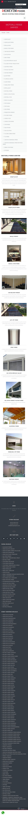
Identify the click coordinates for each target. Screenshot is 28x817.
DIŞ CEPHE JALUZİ (6, 790)
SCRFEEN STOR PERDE (8, 770)
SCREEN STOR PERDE (9, 121)
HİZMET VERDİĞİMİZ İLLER (8, 576)
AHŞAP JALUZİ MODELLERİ (8, 552)
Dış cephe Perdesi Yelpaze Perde (11, 63)
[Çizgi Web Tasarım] (22, 808)
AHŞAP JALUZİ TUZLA (7, 649)
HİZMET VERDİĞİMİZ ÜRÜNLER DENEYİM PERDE (13, 574)
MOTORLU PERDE (8, 91)
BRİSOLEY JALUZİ (6, 788)
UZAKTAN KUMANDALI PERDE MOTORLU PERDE (13, 143)
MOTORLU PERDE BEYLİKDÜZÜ (9, 660)
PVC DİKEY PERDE (8, 115)
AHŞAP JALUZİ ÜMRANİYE (8, 650)
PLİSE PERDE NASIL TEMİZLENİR (10, 577)
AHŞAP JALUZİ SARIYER (8, 645)
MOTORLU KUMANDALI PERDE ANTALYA (12, 739)
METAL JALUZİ (7, 88)
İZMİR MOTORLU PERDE (8, 588)
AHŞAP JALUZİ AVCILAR (8, 616)
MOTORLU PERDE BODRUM (9, 687)
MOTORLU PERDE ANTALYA (9, 699)
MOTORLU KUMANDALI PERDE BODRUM (12, 732)
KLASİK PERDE (7, 82)
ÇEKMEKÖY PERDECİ (7, 745)
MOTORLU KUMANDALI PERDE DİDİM (11, 743)
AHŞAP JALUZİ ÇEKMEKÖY (8, 627)
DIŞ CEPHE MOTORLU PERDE (9, 792)
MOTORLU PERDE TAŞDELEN (9, 759)
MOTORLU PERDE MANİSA (8, 716)
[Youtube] (20, 538)
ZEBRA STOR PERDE (8, 147)
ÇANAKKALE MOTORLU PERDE (9, 585)
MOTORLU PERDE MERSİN (8, 717)
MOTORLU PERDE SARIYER (8, 672)
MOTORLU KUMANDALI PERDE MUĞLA (11, 734)
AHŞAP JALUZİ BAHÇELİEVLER (9, 618)
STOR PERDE (7, 124)
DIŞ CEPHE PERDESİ (7, 556)
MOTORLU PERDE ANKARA (8, 694)
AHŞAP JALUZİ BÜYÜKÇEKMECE (9, 623)
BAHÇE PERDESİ (14, 236)
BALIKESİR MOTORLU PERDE (9, 594)
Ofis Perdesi (7, 106)
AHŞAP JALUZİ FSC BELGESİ (8, 548)
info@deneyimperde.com (14, 525)
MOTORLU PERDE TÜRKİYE (8, 679)
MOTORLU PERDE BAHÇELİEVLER (10, 661)
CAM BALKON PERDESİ (9, 51)
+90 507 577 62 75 (12, 1)
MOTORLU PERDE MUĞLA (8, 683)
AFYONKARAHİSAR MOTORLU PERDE (11, 581)
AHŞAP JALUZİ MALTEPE (8, 638)
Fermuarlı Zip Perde (8, 69)
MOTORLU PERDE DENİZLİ (8, 710)
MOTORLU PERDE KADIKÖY (9, 663)
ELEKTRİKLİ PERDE (8, 66)
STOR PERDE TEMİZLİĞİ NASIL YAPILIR (11, 565)
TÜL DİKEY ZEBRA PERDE (9, 133)
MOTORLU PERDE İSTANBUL (9, 658)
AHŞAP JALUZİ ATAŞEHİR (8, 614)
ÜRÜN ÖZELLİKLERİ (7, 597)
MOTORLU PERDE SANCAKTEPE (10, 669)
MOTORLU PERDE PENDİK (8, 667)
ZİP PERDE (6, 150)
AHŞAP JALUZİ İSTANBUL (8, 631)
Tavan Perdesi (7, 127)
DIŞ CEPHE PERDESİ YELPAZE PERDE (14, 400)
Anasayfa (3, 32)
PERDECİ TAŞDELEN (7, 755)
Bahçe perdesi (7, 45)
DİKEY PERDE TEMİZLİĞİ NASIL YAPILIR (11, 558)
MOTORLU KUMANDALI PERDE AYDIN (11, 736)
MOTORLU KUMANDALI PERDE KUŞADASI (12, 741)
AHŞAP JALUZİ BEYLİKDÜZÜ (9, 632)
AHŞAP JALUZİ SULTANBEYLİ (9, 643)
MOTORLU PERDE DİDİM (8, 689)
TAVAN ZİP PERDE (6, 786)
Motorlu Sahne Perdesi (9, 94)
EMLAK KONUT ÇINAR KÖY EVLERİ (10, 802)
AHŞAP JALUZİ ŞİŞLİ (7, 647)
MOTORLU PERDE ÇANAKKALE (9, 723)
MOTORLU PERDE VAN (8, 730)
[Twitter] (3, 538)
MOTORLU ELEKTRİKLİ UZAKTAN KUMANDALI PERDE (14, 754)
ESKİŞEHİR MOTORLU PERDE (9, 587)
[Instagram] (24, 538)
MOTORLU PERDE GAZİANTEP (9, 719)
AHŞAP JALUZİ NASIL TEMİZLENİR (10, 554)
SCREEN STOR (7, 118)
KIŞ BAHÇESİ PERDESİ (7, 547)
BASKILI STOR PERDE (9, 48)
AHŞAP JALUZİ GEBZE (7, 629)
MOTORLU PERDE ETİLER (8, 654)
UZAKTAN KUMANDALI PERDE (11, 139)
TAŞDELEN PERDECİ (7, 757)
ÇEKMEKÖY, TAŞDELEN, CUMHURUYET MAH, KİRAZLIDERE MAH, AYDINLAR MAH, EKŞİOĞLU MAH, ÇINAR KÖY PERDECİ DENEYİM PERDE (14, 799)
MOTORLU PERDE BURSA (8, 708)
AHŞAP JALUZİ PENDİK (7, 640)
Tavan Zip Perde (7, 130)
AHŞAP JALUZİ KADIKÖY (8, 636)
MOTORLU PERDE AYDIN (8, 701)
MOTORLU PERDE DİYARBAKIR (9, 714)
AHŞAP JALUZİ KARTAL (7, 634)
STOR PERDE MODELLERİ (8, 563)
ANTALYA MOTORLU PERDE (9, 590)
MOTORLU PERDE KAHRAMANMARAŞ (11, 726)
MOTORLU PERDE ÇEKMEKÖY (9, 652)
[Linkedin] (10, 538)
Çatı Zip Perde (7, 54)
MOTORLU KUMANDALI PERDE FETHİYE (11, 737)
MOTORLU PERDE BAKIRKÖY (9, 681)
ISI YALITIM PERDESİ (7, 783)
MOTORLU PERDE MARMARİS (9, 725)
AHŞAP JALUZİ (7, 39)
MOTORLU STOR (8, 97)
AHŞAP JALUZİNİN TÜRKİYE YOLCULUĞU (11, 550)
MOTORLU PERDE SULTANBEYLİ (10, 670)
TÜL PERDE (6, 136)
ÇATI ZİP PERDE (14, 320)
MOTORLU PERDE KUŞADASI (9, 690)
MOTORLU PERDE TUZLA (8, 676)
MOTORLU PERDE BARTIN (8, 707)
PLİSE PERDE (7, 109)
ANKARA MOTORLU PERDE (8, 583)
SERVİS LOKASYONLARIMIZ (9, 599)
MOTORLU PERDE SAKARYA (9, 728)
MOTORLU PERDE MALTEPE (9, 665)
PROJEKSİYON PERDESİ (9, 112)
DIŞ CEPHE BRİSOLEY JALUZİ (10, 60)
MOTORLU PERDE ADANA (8, 692)
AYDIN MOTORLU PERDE (8, 592)
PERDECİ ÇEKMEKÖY (7, 746)
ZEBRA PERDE (6, 774)
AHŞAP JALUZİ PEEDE (7, 766)
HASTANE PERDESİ (8, 72)
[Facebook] (7, 538)
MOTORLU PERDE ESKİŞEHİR (9, 712)
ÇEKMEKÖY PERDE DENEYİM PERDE (10, 795)
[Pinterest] (14, 538)
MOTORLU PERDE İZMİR (8, 698)
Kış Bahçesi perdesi (8, 78)
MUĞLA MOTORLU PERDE (8, 579)
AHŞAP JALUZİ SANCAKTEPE (9, 641)
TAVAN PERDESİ (6, 779)
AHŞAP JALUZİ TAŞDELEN (8, 761)
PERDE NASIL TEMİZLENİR (8, 570)
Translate (20, 7)
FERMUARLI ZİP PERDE (14, 452)
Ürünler (7, 32)
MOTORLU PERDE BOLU (8, 705)
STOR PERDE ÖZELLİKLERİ (8, 561)
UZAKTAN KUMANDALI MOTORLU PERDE (12, 752)
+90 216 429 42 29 (14, 522)
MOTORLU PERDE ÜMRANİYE (9, 678)
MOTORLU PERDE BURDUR (9, 721)
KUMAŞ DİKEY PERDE (9, 85)
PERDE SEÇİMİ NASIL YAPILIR (9, 567)
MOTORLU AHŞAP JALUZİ (8, 596)
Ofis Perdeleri (7, 103)
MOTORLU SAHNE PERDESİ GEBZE (10, 656)
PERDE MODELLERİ (7, 568)
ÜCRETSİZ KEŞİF (6, 572)
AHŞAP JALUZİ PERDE (9, 42)
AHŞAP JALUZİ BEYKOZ (8, 625)
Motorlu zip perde (8, 100)
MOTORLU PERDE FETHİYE (8, 685)
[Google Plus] (17, 538)
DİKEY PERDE (7, 57)
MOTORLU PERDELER (7, 606)
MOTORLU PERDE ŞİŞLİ (8, 674)
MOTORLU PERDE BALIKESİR (9, 703)
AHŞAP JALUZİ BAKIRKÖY (8, 620)
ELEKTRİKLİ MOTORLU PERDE (9, 750)
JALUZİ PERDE (7, 75)
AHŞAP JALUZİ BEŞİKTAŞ (8, 622)
